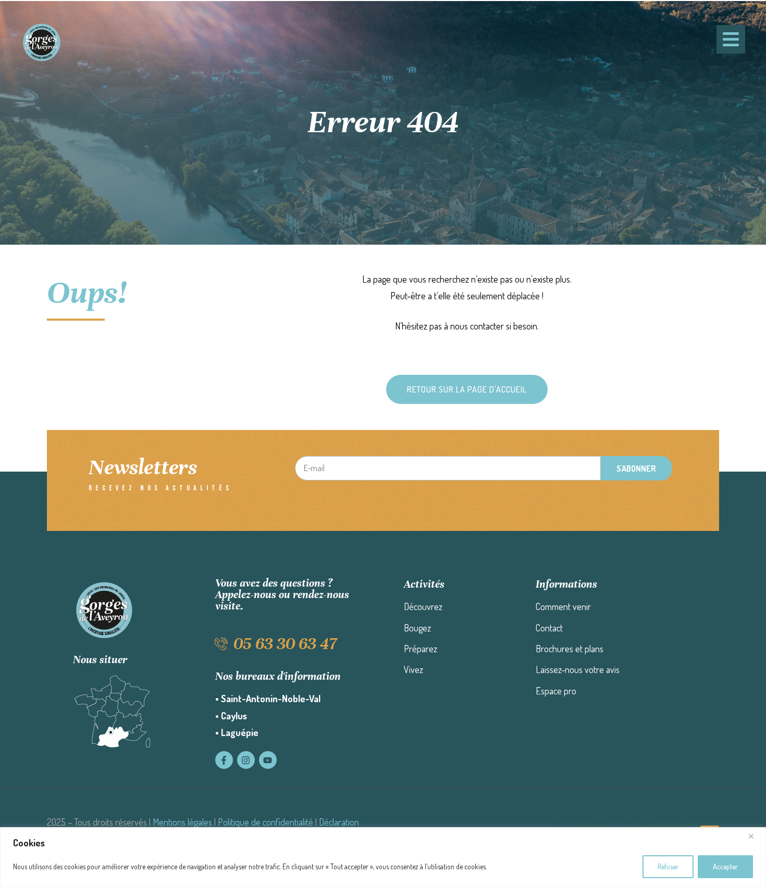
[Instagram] (246, 760)
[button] (467, 389)
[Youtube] (268, 760)
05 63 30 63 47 (285, 643)
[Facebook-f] (224, 760)
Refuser (668, 866)
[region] (383, 857)
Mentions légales (182, 822)
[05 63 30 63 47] (221, 643)
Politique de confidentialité (265, 822)
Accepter (725, 866)
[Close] (755, 836)
